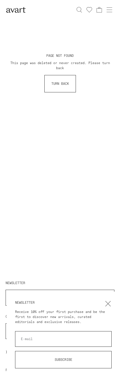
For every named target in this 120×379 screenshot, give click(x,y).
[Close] (108, 303)
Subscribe (63, 360)
